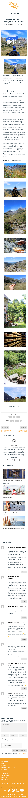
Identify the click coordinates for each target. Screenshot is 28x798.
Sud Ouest (22, 24)
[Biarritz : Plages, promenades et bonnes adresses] (14, 521)
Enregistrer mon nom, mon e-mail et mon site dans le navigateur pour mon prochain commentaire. (13, 739)
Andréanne (11, 644)
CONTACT (4, 779)
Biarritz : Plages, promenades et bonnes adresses (14, 528)
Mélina (10, 622)
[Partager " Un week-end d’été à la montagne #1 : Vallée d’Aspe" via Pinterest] (14, 417)
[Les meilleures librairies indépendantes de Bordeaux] (14, 474)
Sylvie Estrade (12, 606)
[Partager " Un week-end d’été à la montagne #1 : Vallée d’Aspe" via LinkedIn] (16, 417)
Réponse (23, 572)
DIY (2, 764)
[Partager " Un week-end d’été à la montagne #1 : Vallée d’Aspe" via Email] (19, 417)
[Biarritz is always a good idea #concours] (14, 506)
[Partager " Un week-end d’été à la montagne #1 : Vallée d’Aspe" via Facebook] (8, 417)
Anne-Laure (10, 24)
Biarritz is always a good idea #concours (12, 512)
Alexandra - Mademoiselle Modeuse (15, 577)
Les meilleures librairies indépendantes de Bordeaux (12, 481)
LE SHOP (4, 769)
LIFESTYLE (4, 766)
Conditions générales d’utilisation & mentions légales (14, 796)
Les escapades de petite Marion (17, 547)
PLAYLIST (4, 777)
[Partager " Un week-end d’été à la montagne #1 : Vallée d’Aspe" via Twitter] (11, 417)
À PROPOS (4, 773)
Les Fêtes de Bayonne (7, 497)
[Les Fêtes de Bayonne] (14, 490)
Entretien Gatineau (13, 663)
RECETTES (4, 762)
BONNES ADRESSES (8, 767)
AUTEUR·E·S (5, 775)
